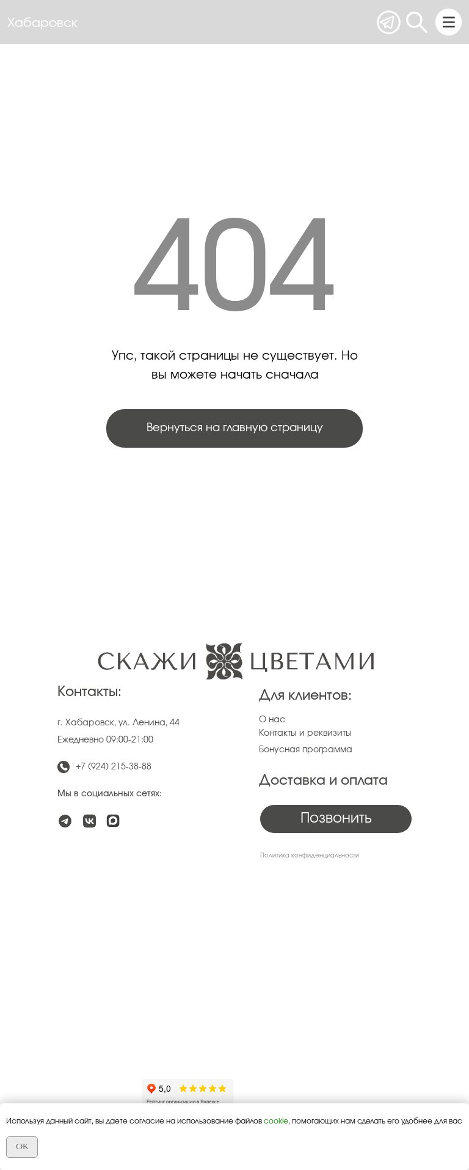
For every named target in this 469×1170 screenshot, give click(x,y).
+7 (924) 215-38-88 (113, 767)
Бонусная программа (305, 750)
